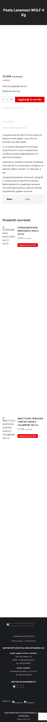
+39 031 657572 (25, 663)
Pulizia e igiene (18, 108)
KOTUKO (27, 719)
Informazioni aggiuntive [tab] (14, 128)
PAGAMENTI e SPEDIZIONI (23, 636)
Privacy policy (17, 641)
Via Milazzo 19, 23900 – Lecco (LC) (23, 671)
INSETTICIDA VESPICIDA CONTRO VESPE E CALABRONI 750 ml (30, 421)
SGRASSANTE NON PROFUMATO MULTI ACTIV (28, 230)
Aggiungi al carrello (29, 99)
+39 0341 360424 (25, 675)
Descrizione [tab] (8, 122)
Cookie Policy (30, 641)
